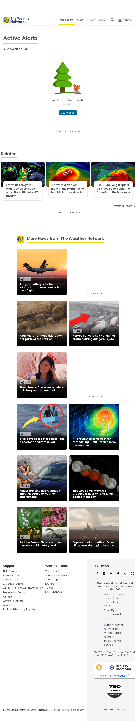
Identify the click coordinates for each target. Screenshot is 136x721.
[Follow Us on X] (132, 574)
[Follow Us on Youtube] (111, 574)
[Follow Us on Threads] (125, 574)
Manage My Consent (15, 592)
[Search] (112, 19)
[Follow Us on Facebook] (97, 574)
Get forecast (68, 112)
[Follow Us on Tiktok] (118, 574)
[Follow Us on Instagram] (104, 574)
